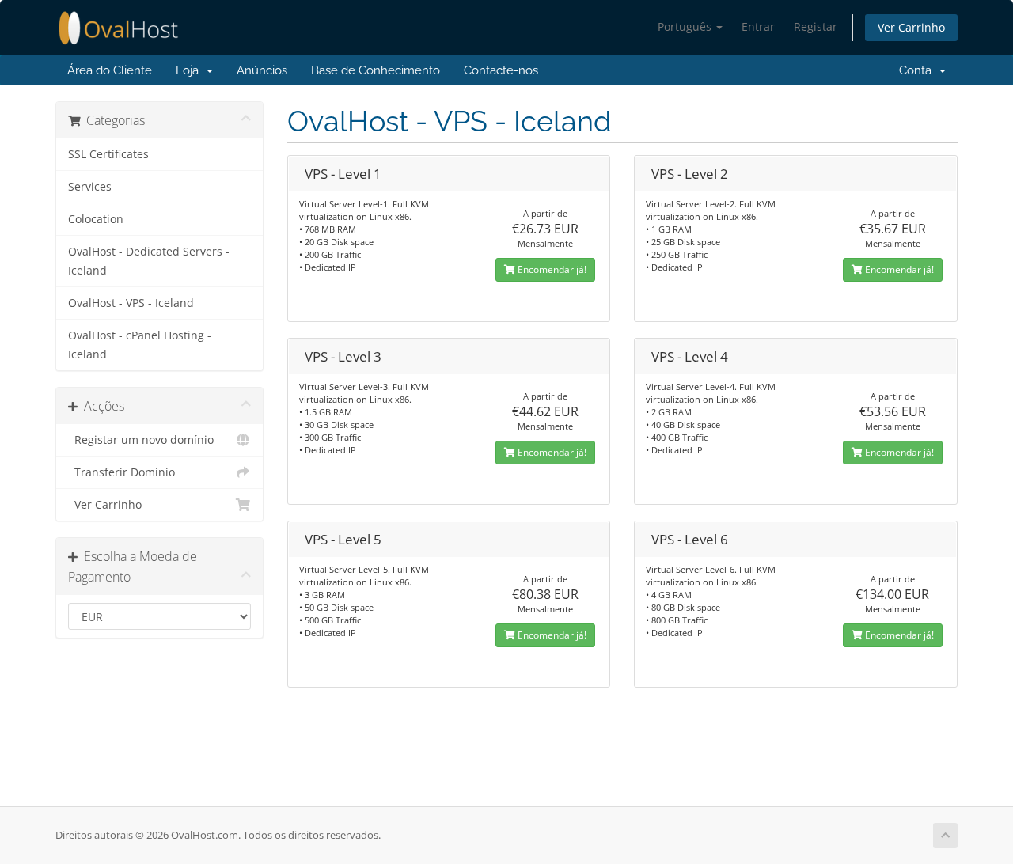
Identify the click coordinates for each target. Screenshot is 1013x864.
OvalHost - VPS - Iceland (131, 303)
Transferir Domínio (121, 472)
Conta (915, 70)
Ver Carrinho (911, 27)
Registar (815, 26)
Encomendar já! (550, 269)
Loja (190, 70)
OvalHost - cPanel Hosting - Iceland (139, 345)
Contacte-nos (501, 70)
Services (90, 187)
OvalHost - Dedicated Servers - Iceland (149, 261)
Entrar (758, 26)
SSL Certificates (108, 154)
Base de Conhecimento (375, 70)
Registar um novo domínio (141, 440)
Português (686, 26)
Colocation (95, 219)
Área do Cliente (109, 70)
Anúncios (262, 70)
